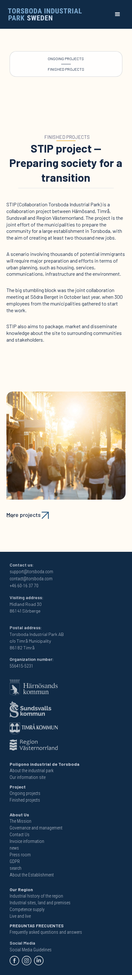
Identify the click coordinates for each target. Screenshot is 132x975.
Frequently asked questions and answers (46, 932)
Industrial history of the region (36, 896)
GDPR (15, 861)
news (14, 848)
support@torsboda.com (31, 571)
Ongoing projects (66, 58)
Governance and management (36, 827)
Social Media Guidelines (31, 949)
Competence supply (27, 909)
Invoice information (27, 841)
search (15, 868)
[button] (117, 14)
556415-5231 (21, 666)
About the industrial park (32, 770)
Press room (20, 854)
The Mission (20, 821)
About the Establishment (32, 874)
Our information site (27, 777)
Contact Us (19, 834)
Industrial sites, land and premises (40, 902)
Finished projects (66, 69)
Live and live (20, 916)
